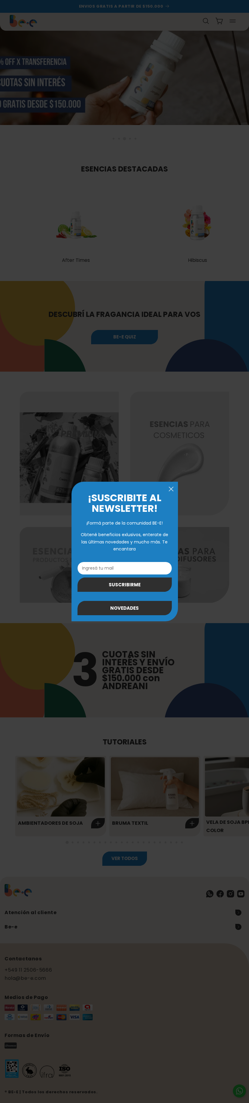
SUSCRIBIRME (125, 584)
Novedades (124, 608)
